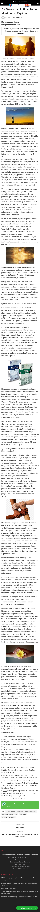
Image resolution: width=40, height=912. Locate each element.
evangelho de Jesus (30, 811)
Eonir (8, 17)
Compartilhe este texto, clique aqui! (19, 805)
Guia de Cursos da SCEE (8, 888)
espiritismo (20, 811)
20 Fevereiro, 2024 (18, 17)
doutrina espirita (10, 811)
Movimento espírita (7, 814)
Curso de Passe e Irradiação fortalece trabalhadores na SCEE (19, 897)
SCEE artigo (23, 814)
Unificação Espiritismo (8, 817)
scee (16, 814)
